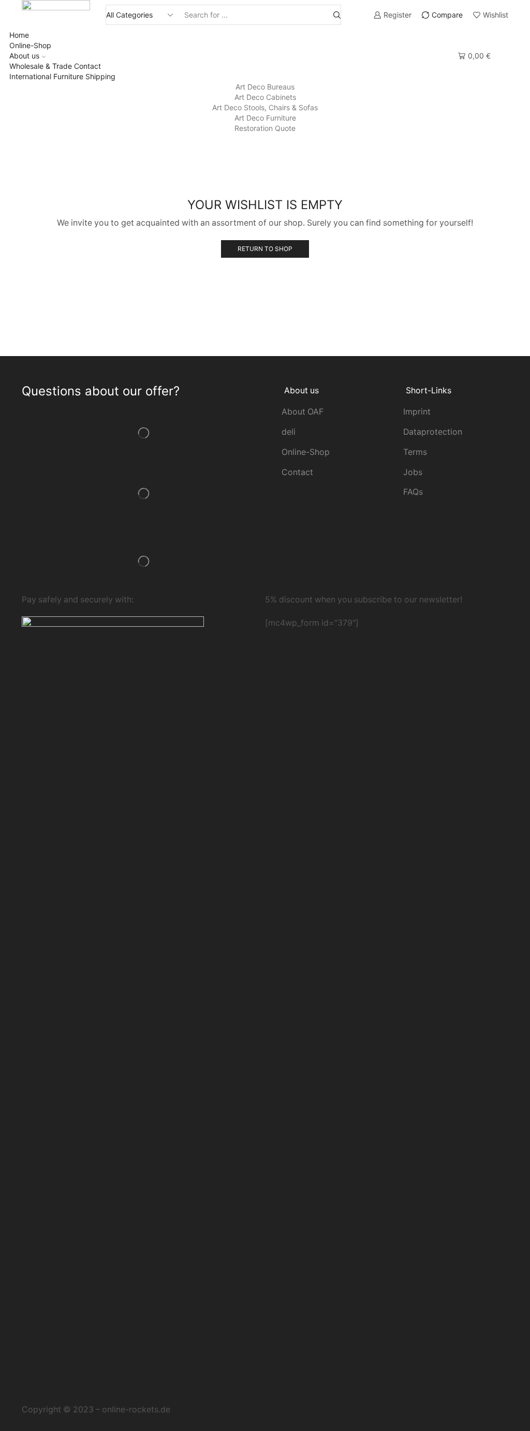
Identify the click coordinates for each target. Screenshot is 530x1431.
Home (19, 35)
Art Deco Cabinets (265, 97)
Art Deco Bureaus (265, 86)
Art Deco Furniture (265, 117)
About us (24, 55)
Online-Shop (30, 45)
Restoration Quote (265, 128)
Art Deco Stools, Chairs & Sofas (265, 107)
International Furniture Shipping (62, 76)
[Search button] (337, 14)
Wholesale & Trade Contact (55, 66)
